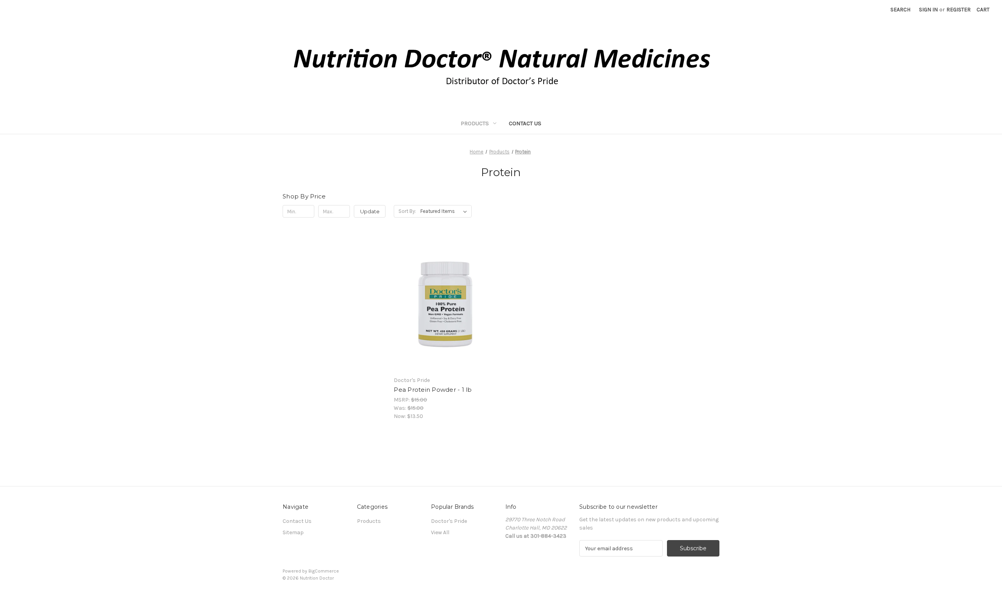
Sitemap (293, 532)
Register (958, 9)
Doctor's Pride (449, 521)
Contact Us (525, 123)
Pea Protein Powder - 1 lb (433, 389)
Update (370, 211)
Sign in (928, 9)
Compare (443, 304)
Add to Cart (445, 318)
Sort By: (407, 211)
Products (475, 123)
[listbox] (445, 211)
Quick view (444, 290)
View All (440, 532)
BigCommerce (323, 571)
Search (900, 9)
